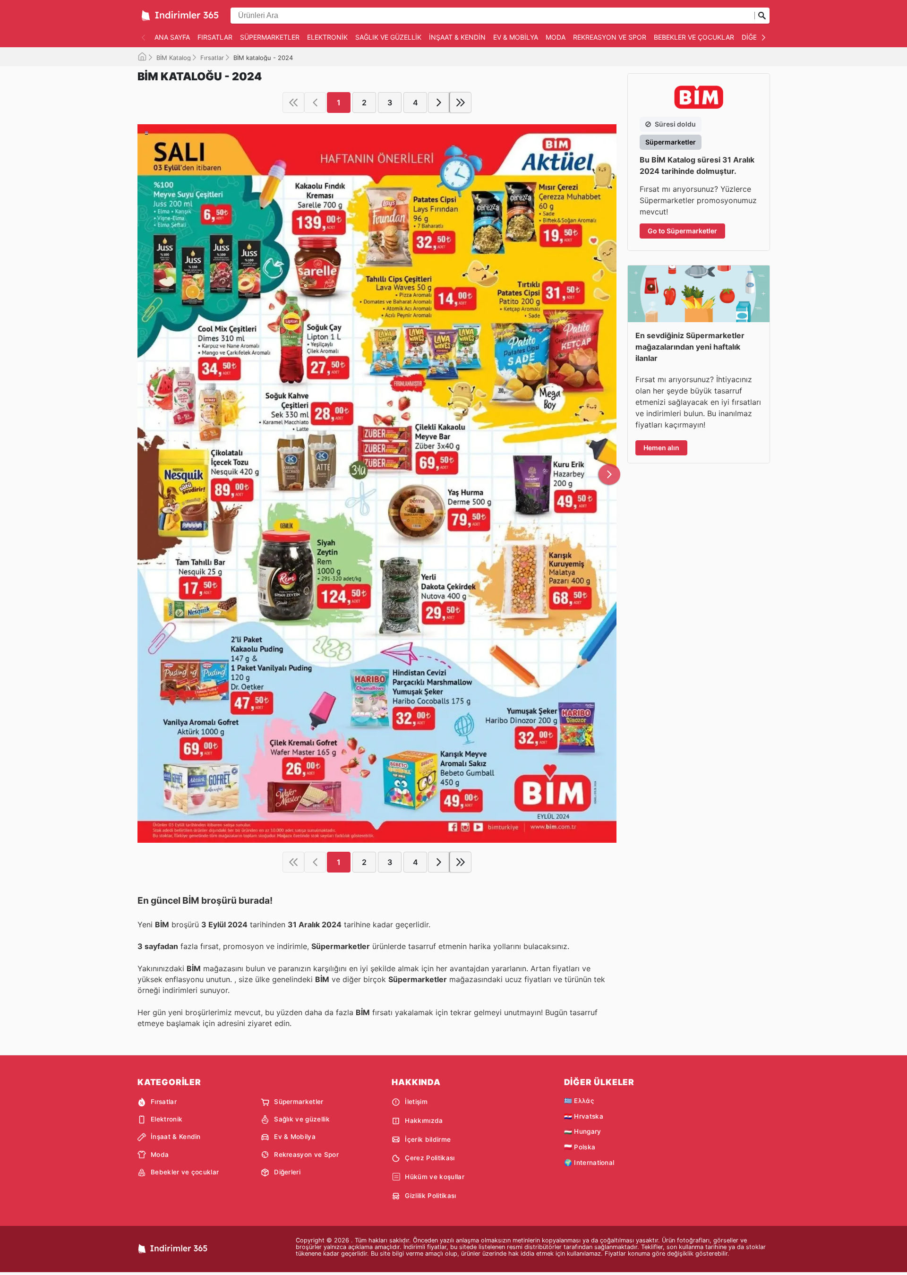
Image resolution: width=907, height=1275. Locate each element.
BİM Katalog (173, 57)
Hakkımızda (424, 1120)
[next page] (439, 102)
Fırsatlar (214, 37)
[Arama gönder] (762, 15)
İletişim (416, 1101)
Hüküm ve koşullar (434, 1177)
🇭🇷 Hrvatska (583, 1116)
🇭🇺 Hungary (582, 1131)
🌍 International (589, 1162)
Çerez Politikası (429, 1158)
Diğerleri (287, 1172)
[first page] (293, 102)
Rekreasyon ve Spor (609, 37)
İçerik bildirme (428, 1139)
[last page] (460, 102)
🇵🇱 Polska (580, 1147)
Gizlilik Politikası (430, 1195)
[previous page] (315, 102)
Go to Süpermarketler (682, 231)
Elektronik (327, 37)
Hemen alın (661, 448)
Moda (555, 37)
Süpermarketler (269, 37)
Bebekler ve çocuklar (694, 37)
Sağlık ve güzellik (388, 37)
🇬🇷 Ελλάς (579, 1100)
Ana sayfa (172, 37)
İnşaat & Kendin (457, 37)
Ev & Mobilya (515, 37)
